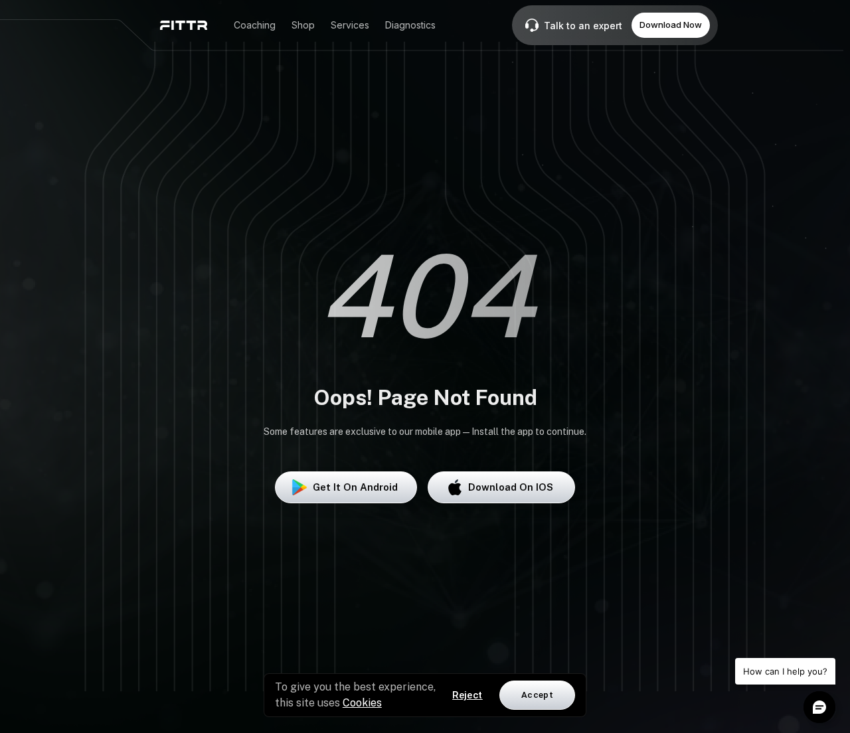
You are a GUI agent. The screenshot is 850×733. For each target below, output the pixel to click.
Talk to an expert (583, 25)
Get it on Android (355, 487)
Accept (537, 695)
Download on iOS (510, 487)
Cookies (362, 702)
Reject (467, 695)
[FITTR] (183, 25)
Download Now (670, 24)
